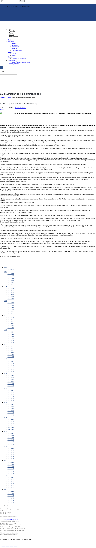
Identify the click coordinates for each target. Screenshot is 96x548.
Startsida (2, 97)
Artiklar (9, 97)
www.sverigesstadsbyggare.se (9, 519)
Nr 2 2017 (23, 108)
